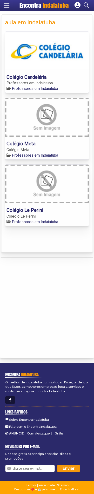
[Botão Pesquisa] (87, 5)
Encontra (44, 5)
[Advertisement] (47, 307)
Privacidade (47, 485)
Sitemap (62, 485)
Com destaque (38, 433)
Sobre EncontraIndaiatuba (29, 419)
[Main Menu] (6, 5)
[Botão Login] (77, 5)
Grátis (59, 433)
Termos (31, 485)
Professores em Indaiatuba (35, 88)
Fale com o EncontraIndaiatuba (33, 426)
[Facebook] (10, 400)
